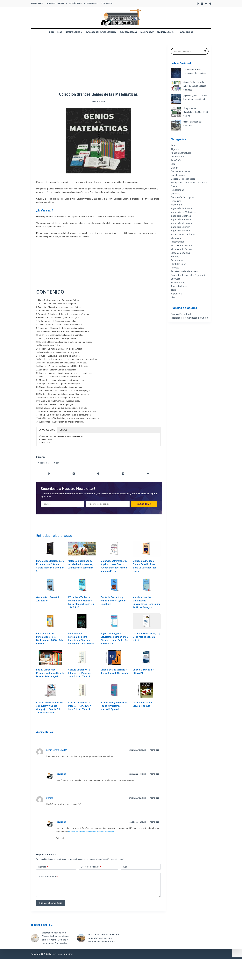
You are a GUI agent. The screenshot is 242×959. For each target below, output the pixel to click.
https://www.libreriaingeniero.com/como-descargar (91, 831)
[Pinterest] (210, 4)
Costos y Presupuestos (183, 178)
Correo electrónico (91, 866)
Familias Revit (147, 32)
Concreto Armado (180, 171)
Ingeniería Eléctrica (181, 215)
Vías (173, 297)
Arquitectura (177, 156)
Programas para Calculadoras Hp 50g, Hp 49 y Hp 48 (195, 112)
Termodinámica (179, 286)
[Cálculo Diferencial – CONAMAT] (146, 657)
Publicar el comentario (50, 903)
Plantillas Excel (165, 32)
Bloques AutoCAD (128, 32)
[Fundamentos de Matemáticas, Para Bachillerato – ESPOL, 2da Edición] (50, 621)
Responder (154, 750)
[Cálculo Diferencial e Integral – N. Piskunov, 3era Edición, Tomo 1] (82, 690)
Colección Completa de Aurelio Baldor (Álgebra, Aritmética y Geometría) (80, 564)
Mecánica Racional (180, 252)
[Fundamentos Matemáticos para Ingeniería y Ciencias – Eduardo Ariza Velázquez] (82, 621)
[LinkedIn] (123, 473)
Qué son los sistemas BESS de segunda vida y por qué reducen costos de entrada (103, 938)
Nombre (43, 866)
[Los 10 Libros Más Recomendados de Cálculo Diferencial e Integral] (50, 657)
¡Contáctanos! (75, 3)
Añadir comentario (48, 876)
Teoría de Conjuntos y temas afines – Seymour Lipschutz (113, 600)
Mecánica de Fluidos (181, 245)
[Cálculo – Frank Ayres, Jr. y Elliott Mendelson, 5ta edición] (146, 621)
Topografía (176, 293)
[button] (47, 430)
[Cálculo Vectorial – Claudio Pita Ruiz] (146, 690)
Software (175, 278)
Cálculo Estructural (181, 314)
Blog (59, 32)
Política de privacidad (55, 3)
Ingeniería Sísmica (180, 230)
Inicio (51, 32)
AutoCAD (176, 160)
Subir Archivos (107, 3)
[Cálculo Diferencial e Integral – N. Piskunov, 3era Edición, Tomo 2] (82, 657)
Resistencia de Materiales (184, 271)
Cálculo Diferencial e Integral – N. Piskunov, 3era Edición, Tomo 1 (79, 706)
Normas (175, 256)
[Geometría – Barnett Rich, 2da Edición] (50, 585)
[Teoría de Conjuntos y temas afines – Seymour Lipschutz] (114, 585)
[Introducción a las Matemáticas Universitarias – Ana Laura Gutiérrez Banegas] (146, 585)
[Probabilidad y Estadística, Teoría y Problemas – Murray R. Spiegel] (114, 690)
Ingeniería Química (180, 227)
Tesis (173, 290)
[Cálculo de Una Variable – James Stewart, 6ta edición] (114, 657)
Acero (174, 145)
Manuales (176, 238)
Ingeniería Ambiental (181, 208)
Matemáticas (98, 101)
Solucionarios (178, 282)
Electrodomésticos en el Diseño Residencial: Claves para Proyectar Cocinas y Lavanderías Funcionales (55, 937)
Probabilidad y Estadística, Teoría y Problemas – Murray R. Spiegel (114, 706)
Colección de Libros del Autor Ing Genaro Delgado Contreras (194, 86)
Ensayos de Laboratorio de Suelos (189, 182)
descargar (43, 463)
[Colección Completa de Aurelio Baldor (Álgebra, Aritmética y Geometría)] (82, 549)
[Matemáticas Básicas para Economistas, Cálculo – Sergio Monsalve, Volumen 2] (50, 549)
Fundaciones (177, 189)
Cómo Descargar (91, 3)
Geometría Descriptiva (183, 197)
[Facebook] (198, 4)
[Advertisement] (98, 68)
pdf (56, 463)
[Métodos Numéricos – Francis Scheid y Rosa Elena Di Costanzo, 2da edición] (146, 549)
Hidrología (176, 204)
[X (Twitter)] (202, 4)
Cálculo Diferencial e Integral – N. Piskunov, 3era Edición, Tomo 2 (79, 673)
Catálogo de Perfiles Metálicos (101, 32)
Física (174, 186)
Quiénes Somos (37, 3)
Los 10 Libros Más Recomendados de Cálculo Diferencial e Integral (50, 673)
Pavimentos (177, 260)
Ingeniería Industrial (181, 219)
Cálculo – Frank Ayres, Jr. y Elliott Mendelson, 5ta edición (146, 637)
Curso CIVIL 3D (186, 32)
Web (125, 866)
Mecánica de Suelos (181, 249)
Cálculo (175, 167)
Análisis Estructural (181, 152)
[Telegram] (206, 4)
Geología (175, 193)
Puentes (175, 267)
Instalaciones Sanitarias (183, 234)
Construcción (178, 175)
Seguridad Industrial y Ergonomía (188, 275)
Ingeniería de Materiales (183, 212)
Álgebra (175, 149)
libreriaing (61, 774)
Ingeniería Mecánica (181, 223)
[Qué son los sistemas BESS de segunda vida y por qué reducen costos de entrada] (81, 938)
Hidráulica (176, 201)
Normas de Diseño (74, 32)
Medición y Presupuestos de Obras (189, 317)
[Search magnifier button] (205, 51)
